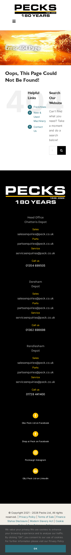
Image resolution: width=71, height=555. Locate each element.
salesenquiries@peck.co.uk (35, 234)
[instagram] (35, 452)
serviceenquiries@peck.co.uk (35, 253)
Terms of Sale (46, 516)
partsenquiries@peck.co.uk (35, 243)
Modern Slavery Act (41, 521)
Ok (35, 548)
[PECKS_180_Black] (35, 5)
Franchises (40, 106)
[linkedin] (35, 471)
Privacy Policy (27, 516)
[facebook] (35, 415)
